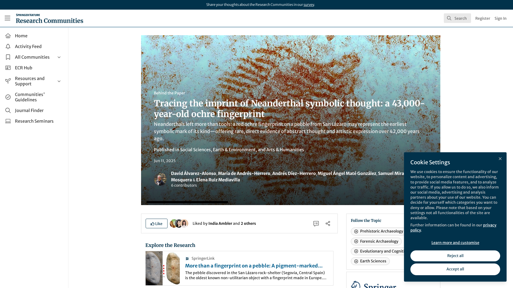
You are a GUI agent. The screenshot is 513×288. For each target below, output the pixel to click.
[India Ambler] (174, 223)
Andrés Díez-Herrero (294, 173)
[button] (157, 223)
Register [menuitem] (482, 18)
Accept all (455, 269)
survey (309, 4)
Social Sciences (195, 149)
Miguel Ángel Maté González (347, 173)
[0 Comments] (316, 223)
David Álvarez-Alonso (193, 173)
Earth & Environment (234, 149)
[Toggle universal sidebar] (7, 18)
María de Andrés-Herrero (244, 173)
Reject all (455, 255)
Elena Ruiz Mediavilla (218, 179)
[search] (457, 18)
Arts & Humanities (285, 149)
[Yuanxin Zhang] (184, 223)
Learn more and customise (455, 242)
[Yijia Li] (179, 223)
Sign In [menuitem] (501, 18)
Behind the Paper (169, 93)
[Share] (327, 223)
